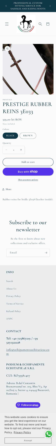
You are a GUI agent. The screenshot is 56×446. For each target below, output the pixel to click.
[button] (7, 24)
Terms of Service (15, 303)
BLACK (10, 135)
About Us (11, 288)
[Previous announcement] (6, 6)
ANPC (9, 318)
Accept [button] (28, 440)
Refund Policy (13, 311)
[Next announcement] (50, 6)
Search (9, 281)
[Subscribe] (46, 253)
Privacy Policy (13, 296)
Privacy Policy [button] (22, 432)
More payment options (28, 179)
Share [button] (9, 189)
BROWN (28, 135)
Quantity (7, 143)
